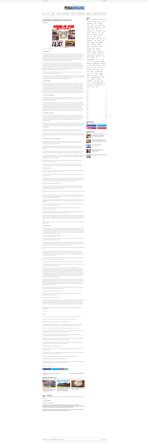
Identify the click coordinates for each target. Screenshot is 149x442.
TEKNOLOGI (99, 79)
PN (95, 65)
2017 (97, 108)
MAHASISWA (99, 50)
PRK (91, 67)
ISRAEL (95, 40)
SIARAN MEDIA (89, 75)
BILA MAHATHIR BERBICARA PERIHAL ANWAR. (97, 150)
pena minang (45, 22)
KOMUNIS (100, 46)
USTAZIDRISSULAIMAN (98, 84)
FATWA (99, 32)
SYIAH (46, 17)
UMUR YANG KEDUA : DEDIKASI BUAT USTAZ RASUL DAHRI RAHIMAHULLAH (48, 389)
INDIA (97, 38)
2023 (97, 96)
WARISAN (88, 86)
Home (43, 0)
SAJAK (101, 69)
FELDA (103, 32)
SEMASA (96, 73)
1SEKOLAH (94, 21)
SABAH (94, 69)
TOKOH (101, 80)
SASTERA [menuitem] (52, 13)
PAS (99, 59)
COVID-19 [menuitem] (102, 13)
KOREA (94, 48)
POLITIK (99, 65)
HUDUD (95, 36)
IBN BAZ (99, 36)
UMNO (94, 82)
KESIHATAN (99, 44)
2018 (97, 106)
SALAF (88, 71)
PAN (96, 57)
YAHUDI (93, 86)
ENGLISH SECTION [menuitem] (80, 13)
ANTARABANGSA (90, 23)
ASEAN (92, 25)
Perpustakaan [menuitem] (96, 13)
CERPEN (93, 29)
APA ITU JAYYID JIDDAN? (96, 144)
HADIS (88, 36)
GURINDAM (95, 34)
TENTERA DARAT (89, 80)
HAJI (91, 36)
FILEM (88, 34)
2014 (97, 114)
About (47, 0)
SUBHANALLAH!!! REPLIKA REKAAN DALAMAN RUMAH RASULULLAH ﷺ (99, 140)
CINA (100, 29)
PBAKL (103, 59)
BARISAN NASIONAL (90, 27)
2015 (97, 112)
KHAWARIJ (88, 46)
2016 (97, 110)
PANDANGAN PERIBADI (91, 59)
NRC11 (88, 57)
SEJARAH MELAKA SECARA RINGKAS (99, 154)
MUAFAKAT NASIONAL (90, 55)
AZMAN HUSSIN (100, 25)
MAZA (88, 54)
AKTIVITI (98, 21)
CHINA (97, 29)
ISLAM (46, 366)
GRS (91, 34)
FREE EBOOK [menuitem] (88, 13)
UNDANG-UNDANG (100, 82)
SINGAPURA (95, 75)
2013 (97, 116)
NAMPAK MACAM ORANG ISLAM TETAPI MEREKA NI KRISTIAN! (98, 135)
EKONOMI (88, 32)
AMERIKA (103, 21)
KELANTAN (93, 42)
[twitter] (104, 1)
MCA (91, 54)
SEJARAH (92, 73)
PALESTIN (92, 57)
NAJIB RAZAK (98, 55)
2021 (97, 100)
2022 (97, 98)
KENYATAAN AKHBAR (99, 42)
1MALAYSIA (89, 21)
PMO (93, 65)
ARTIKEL (88, 25)
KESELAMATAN (93, 44)
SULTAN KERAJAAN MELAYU (95, 77)
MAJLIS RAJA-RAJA (101, 52)
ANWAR (95, 23)
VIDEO (104, 84)
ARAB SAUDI (100, 23)
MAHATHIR (89, 52)
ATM (96, 25)
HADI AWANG (101, 34)
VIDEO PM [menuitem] (73, 13)
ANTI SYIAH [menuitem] (58, 13)
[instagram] (106, 1)
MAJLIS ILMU (94, 52)
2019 (97, 104)
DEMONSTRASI (99, 31)
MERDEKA (99, 54)
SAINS (98, 69)
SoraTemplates (48, 439)
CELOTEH (88, 29)
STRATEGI (100, 75)
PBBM (88, 61)
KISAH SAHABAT (94, 46)
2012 (97, 118)
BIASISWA (103, 27)
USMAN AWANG (89, 84)
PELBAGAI (102, 61)
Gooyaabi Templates (60, 439)
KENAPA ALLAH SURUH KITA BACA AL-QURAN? (77, 389)
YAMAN (97, 86)
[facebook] (102, 1)
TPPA (88, 82)
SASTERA (92, 71)
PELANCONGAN (96, 61)
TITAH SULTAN (96, 80)
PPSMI (88, 67)
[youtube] (102, 128)
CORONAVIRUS (89, 31)
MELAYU (95, 54)
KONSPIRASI (89, 48)
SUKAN (88, 77)
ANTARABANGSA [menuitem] (66, 13)
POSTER (103, 65)
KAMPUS (88, 42)
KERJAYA (88, 44)
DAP (94, 31)
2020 (97, 102)
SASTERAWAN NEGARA (99, 71)
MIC (103, 54)
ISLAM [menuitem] (47, 13)
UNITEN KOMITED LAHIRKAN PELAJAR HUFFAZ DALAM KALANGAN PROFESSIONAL (63, 389)
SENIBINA (101, 73)
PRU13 (94, 67)
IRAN (100, 38)
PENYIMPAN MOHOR (96, 63)
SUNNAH (102, 77)
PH (87, 65)
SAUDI (88, 73)
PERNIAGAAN (103, 63)
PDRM (91, 61)
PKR (90, 65)
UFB (91, 82)
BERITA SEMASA (97, 27)
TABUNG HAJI (93, 79)
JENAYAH (99, 40)
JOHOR (103, 40)
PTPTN (101, 67)
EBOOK (104, 31)
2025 (97, 92)
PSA (97, 67)
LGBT (94, 50)
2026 (97, 90)
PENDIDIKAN (49, 366)
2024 (97, 94)
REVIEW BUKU (89, 69)
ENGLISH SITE (94, 32)
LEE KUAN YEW (89, 50)
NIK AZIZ (103, 55)
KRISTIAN (98, 48)
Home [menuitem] (43, 13)
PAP (96, 59)
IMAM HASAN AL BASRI (91, 38)
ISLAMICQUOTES (90, 40)
